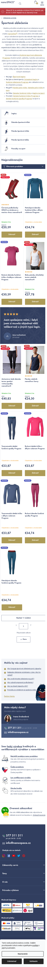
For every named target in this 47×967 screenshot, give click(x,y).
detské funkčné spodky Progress (19, 99)
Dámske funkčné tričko (22, 93)
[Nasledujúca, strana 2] (23, 626)
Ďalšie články (9, 696)
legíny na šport (39, 93)
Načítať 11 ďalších (23, 618)
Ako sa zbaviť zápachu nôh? (17, 686)
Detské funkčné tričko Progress (26, 96)
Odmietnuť (11, 961)
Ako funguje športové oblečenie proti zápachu (24, 668)
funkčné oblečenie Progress (17, 82)
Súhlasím (34, 961)
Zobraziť (11, 234)
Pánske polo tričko (19, 88)
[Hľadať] (20, 3)
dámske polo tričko (35, 88)
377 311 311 (15, 728)
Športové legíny (19, 77)
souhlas (35, 945)
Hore (25, 639)
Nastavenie (22, 954)
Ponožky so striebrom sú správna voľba (21, 690)
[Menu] (42, 3)
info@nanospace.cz (18, 732)
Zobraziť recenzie (39, 815)
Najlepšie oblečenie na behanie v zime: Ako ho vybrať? (24, 673)
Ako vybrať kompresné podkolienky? (20, 682)
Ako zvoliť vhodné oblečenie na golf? (20, 679)
